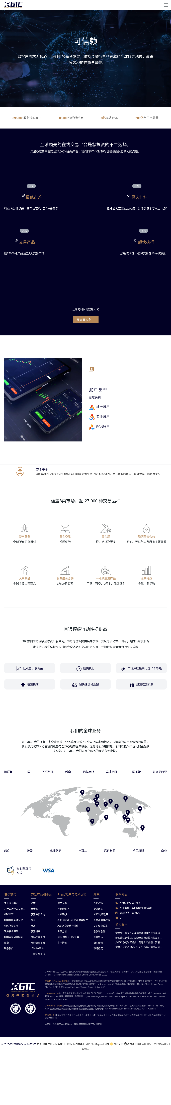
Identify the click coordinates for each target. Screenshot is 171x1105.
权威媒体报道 (134, 1044)
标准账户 (103, 406)
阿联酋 (8, 772)
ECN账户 (103, 426)
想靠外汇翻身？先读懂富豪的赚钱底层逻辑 (137, 933)
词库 (107, 1044)
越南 (68, 772)
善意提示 (98, 937)
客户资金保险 (11, 931)
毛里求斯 (138, 850)
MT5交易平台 (38, 942)
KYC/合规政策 (101, 914)
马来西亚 (112, 772)
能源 (33, 920)
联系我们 (9, 948)
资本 (33, 903)
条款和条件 (99, 931)
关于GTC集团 (11, 903)
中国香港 (135, 772)
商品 (33, 925)
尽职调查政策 (101, 925)
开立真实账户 (85, 319)
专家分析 (62, 931)
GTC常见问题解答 (13, 937)
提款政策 (98, 908)
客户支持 (77, 1044)
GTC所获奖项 (11, 925)
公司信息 (67, 1044)
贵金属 (34, 908)
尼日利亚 (109, 850)
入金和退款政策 (102, 920)
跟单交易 (62, 903)
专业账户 (103, 416)
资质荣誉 (118, 1044)
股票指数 (35, 931)
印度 (7, 850)
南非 (164, 850)
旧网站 (86, 1044)
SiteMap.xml (97, 1044)
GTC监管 (9, 914)
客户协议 (62, 942)
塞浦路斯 (55, 850)
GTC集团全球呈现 (13, 920)
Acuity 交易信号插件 (67, 925)
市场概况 (98, 948)
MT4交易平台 (38, 937)
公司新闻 (98, 942)
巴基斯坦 (88, 772)
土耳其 (82, 850)
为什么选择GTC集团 (14, 908)
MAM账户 (62, 914)
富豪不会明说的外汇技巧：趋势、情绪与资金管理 (139, 947)
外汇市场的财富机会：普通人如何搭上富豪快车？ (139, 942)
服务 (44, 1044)
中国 (27, 772)
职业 (6, 942)
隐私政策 (98, 903)
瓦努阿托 (47, 772)
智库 (60, 1044)
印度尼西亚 (160, 772)
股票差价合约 (38, 914)
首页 (39, 1044)
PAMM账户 (63, 908)
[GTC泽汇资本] (13, 5)
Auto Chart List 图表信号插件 (72, 920)
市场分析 (52, 1044)
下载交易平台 (38, 954)
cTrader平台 (37, 948)
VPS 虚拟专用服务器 (68, 937)
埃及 (30, 850)
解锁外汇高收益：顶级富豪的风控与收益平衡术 (139, 937)
